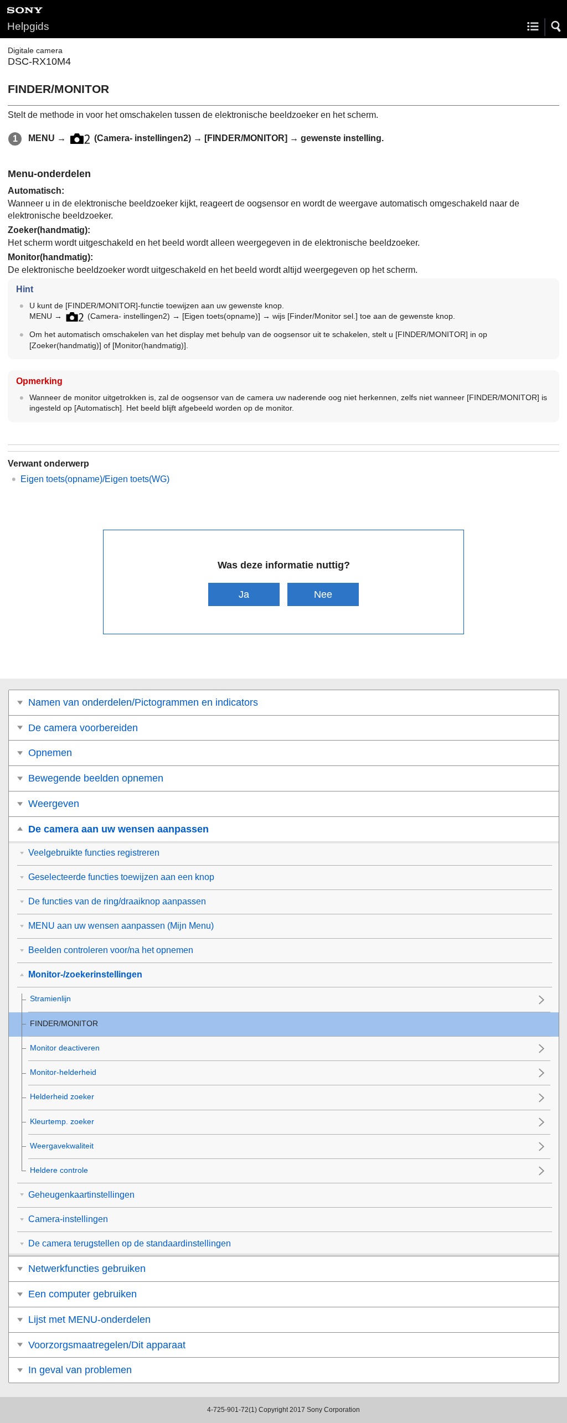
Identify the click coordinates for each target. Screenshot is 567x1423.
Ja (244, 594)
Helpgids (28, 26)
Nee (323, 594)
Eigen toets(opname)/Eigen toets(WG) (94, 479)
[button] (556, 26)
